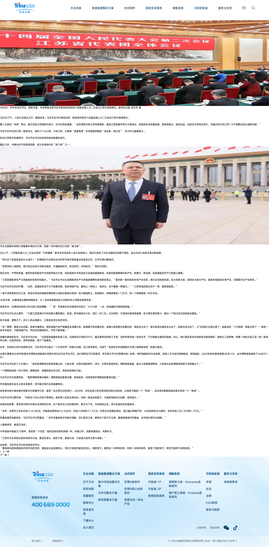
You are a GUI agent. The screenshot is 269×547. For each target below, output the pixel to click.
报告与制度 (213, 509)
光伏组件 (129, 8)
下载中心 (88, 520)
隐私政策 (214, 527)
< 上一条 (4, 451)
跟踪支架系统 (154, 8)
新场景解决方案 (107, 500)
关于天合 (88, 482)
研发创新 (88, 489)
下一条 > (4, 454)
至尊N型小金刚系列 (133, 491)
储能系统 (178, 8)
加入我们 (88, 527)
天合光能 (75, 8)
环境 (208, 482)
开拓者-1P (154, 482)
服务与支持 (225, 8)
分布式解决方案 (107, 493)
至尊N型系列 (132, 482)
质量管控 (88, 496)
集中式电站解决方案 (109, 484)
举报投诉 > (58, 540)
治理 (208, 496)
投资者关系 (88, 511)
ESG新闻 (211, 503)
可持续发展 (201, 8)
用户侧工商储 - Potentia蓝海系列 (185, 495)
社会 (208, 489)
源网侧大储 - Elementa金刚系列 (185, 484)
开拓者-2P (154, 489)
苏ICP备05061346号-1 (224, 540)
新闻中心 (88, 503)
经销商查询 (230, 482)
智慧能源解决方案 (103, 8)
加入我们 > (37, 540)
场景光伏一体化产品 (133, 502)
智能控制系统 (156, 496)
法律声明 (201, 527)
